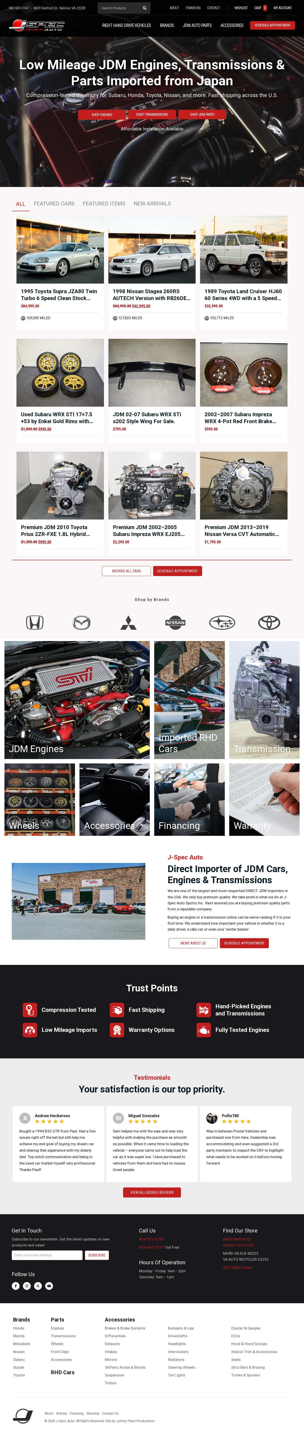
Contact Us (110, 1413)
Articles (61, 1413)
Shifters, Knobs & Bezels (125, 1367)
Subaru (19, 1359)
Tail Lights (176, 1375)
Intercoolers (178, 1352)
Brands (21, 1320)
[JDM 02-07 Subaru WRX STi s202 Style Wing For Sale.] (152, 372)
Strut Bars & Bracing (248, 1367)
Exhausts (112, 1344)
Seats (236, 1359)
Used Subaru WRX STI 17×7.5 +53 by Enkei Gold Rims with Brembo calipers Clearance (56, 421)
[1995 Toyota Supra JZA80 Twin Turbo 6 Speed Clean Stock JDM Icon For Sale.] (60, 249)
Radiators (176, 1359)
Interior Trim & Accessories (254, 1352)
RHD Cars (63, 1372)
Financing (77, 1413)
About (49, 1413)
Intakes (111, 1352)
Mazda (18, 1336)
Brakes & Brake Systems (125, 1328)
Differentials (115, 1336)
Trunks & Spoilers (245, 1375)
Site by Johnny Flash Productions (130, 1421)
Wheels (57, 1344)
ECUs (235, 1336)
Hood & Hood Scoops (249, 1344)
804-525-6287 (151, 1239)
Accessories (61, 1359)
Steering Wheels (181, 1367)
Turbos (110, 1383)
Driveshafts (177, 1336)
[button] (16, 1286)
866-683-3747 (151, 1247)
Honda (18, 1328)
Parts (57, 1320)
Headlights (177, 1344)
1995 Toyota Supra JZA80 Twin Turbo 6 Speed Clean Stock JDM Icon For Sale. (59, 298)
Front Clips (60, 1352)
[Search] (144, 8)
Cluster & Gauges (245, 1328)
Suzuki (18, 1367)
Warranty (92, 1413)
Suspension (114, 1375)
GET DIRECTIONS (237, 1267)
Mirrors (111, 1359)
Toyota (19, 1375)
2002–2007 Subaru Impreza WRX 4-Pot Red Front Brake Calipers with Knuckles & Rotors (243, 421)
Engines (57, 1328)
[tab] (21, 203)
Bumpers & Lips (181, 1328)
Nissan (18, 1352)
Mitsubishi (21, 1344)
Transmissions (63, 1336)
